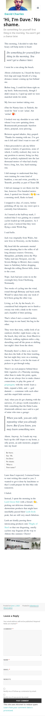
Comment (8, 629)
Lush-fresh (31, 511)
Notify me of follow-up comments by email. (20, 691)
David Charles (14, 14)
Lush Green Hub (12, 501)
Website (7, 679)
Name (7, 660)
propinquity (9, 384)
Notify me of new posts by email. (16, 697)
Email (7, 670)
